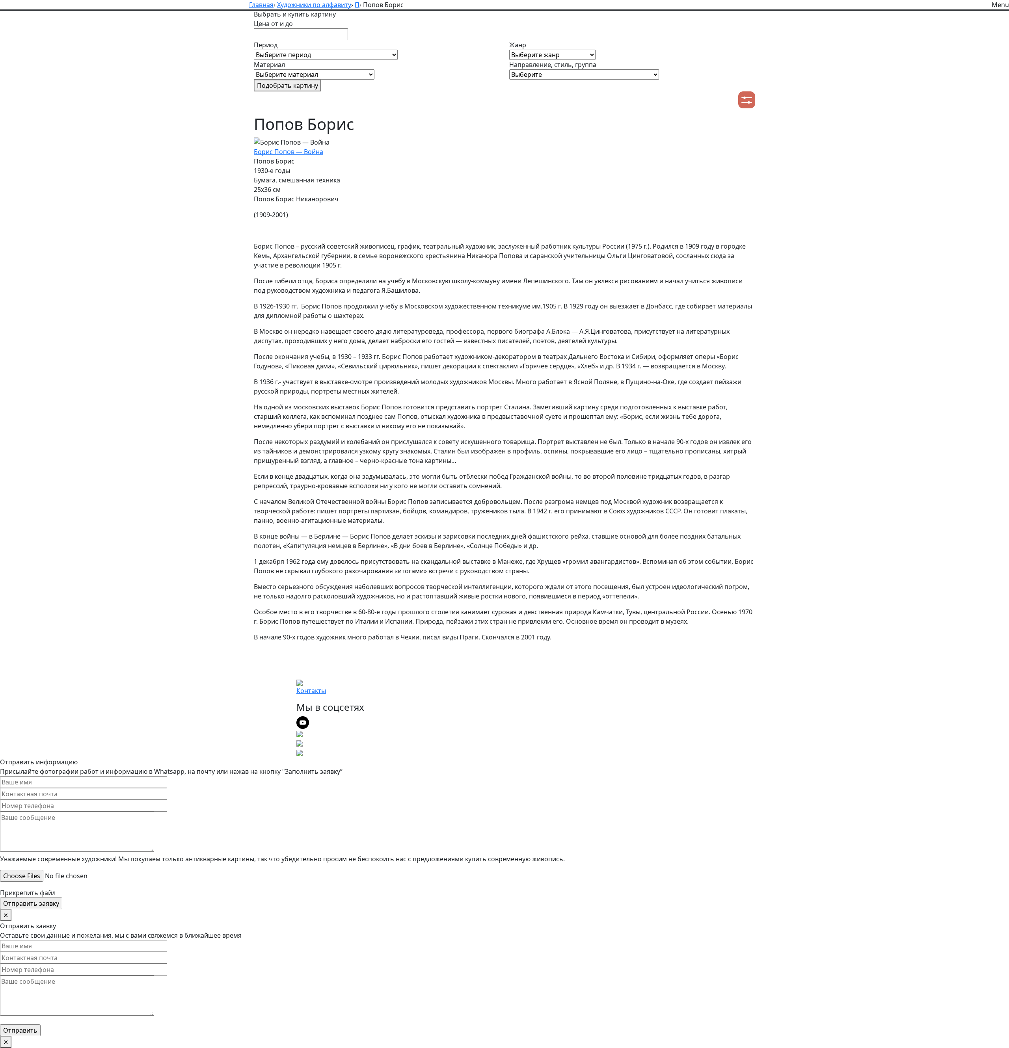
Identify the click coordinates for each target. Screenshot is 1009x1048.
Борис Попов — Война (288, 151)
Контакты (311, 690)
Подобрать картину (287, 85)
